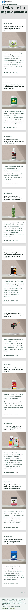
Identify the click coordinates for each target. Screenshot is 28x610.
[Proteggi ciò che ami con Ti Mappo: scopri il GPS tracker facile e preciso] (14, 441)
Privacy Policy (11, 608)
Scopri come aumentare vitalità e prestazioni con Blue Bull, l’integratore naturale (13, 541)
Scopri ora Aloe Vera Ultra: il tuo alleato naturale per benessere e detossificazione (14, 86)
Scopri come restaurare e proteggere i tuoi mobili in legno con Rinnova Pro (14, 141)
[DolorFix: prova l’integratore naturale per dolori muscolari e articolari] (14, 382)
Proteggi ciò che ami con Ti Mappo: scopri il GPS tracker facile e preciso (12, 428)
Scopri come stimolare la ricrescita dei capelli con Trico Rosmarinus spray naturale (13, 198)
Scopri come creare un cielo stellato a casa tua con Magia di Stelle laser (13, 314)
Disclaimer (4, 608)
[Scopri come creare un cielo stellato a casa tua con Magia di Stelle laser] (14, 328)
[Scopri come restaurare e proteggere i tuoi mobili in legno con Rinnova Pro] (14, 154)
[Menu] (25, 2)
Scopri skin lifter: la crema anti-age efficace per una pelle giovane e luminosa (13, 28)
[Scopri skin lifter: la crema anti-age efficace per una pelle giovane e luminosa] (14, 41)
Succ (22, 592)
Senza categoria (8, 23)
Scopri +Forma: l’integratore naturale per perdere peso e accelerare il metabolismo (12, 486)
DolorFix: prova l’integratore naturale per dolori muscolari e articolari (13, 369)
